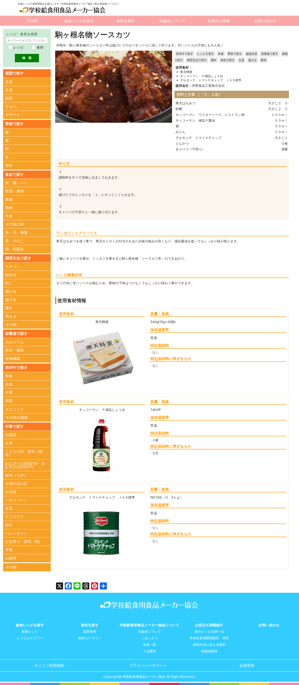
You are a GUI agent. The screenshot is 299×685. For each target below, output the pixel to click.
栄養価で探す (269, 53)
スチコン (12, 266)
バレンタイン (16, 533)
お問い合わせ (265, 21)
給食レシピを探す (79, 21)
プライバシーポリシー (148, 665)
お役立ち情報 (219, 21)
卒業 (9, 550)
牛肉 (9, 216)
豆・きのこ (14, 241)
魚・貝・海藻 (16, 232)
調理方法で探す (197, 60)
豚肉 (263, 60)
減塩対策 (251, 53)
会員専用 (246, 665)
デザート (12, 115)
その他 (10, 324)
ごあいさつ (149, 638)
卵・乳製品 (14, 249)
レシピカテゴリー (30, 638)
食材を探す (125, 21)
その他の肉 (14, 224)
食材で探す (227, 60)
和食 (221, 53)
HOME (32, 21)
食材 (39, 47)
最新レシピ (30, 631)
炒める (10, 275)
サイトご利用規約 (49, 665)
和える (10, 316)
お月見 (10, 492)
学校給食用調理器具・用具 (209, 638)
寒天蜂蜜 (186, 71)
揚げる (252, 60)
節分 (9, 525)
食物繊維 (12, 358)
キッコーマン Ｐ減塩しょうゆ (201, 76)
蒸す (9, 308)
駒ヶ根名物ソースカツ (93, 34)
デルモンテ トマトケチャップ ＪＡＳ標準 (210, 80)
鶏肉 (9, 208)
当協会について (172, 21)
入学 (9, 443)
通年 (213, 60)
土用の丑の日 (16, 483)
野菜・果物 (14, 191)
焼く (9, 283)
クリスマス (14, 517)
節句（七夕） (16, 475)
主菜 (241, 60)
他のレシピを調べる (209, 631)
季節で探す (235, 53)
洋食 (9, 384)
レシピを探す (205, 53)
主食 (9, 82)
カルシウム (14, 342)
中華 (9, 392)
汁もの (10, 106)
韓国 (9, 401)
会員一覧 (149, 644)
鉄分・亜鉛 (14, 350)
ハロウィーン (16, 500)
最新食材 (89, 631)
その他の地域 (16, 417)
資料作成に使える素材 (209, 644)
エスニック (14, 409)
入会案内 (149, 651)
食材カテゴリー (89, 638)
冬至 (9, 508)
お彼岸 (10, 558)
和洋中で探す (184, 53)
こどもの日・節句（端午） (23, 453)
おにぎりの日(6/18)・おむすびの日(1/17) (25, 465)
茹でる (10, 300)
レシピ (18, 47)
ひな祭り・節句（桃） (23, 541)
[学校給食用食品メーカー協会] (62, 10)
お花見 (10, 435)
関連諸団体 (209, 651)
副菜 (9, 98)
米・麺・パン (16, 183)
